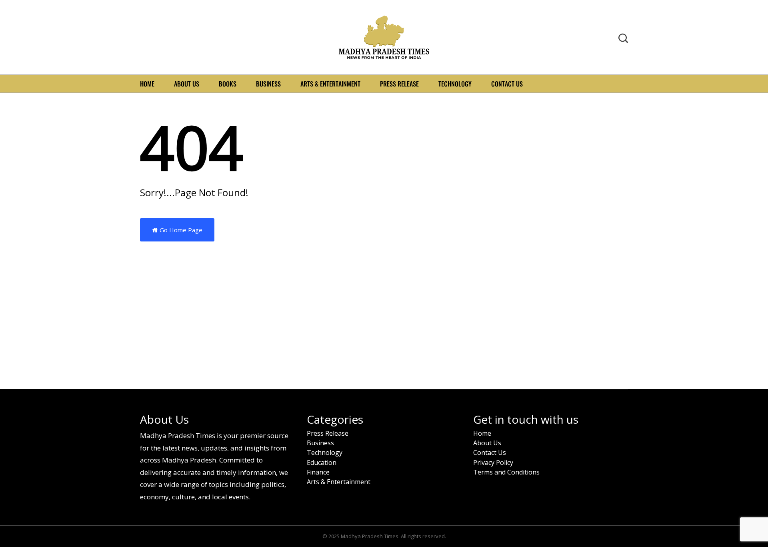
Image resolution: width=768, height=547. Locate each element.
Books (227, 83)
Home (147, 83)
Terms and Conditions (506, 472)
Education (321, 463)
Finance (318, 472)
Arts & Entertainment (330, 83)
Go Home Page (180, 230)
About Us (186, 83)
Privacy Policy (493, 463)
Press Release (399, 83)
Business (268, 83)
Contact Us (507, 83)
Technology (455, 83)
